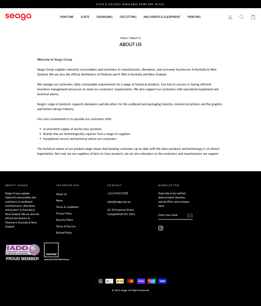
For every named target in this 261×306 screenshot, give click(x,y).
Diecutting (128, 17)
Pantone (67, 17)
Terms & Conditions (67, 207)
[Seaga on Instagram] (160, 228)
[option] (130, 4)
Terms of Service (65, 226)
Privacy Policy (64, 213)
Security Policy (64, 219)
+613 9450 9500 (117, 193)
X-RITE (85, 17)
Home (123, 38)
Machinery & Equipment (162, 17)
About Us (61, 194)
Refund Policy (64, 232)
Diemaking (104, 17)
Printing (194, 17)
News (59, 200)
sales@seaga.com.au (118, 201)
